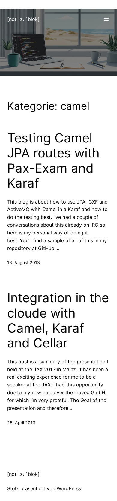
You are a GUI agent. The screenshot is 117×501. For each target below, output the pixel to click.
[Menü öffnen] (106, 19)
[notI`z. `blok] (23, 19)
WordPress (69, 488)
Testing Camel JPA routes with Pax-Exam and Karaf (53, 160)
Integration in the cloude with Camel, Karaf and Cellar (58, 320)
